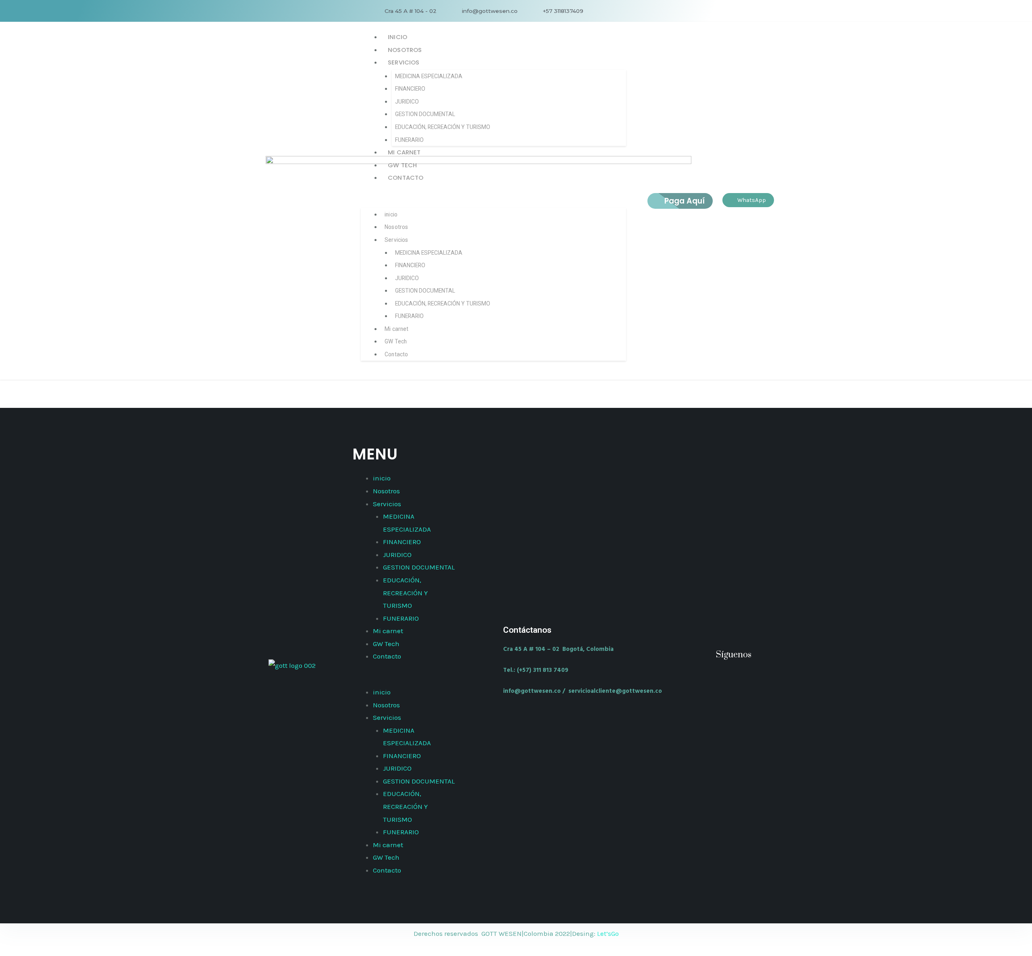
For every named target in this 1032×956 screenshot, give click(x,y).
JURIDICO (407, 101)
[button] (493, 200)
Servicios (403, 62)
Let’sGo (608, 933)
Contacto (405, 177)
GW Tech (402, 165)
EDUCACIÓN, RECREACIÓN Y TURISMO (442, 127)
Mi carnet (404, 152)
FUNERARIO (409, 140)
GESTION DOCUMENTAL (425, 114)
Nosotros (405, 50)
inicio (397, 37)
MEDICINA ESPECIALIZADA (428, 76)
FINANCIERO (410, 88)
